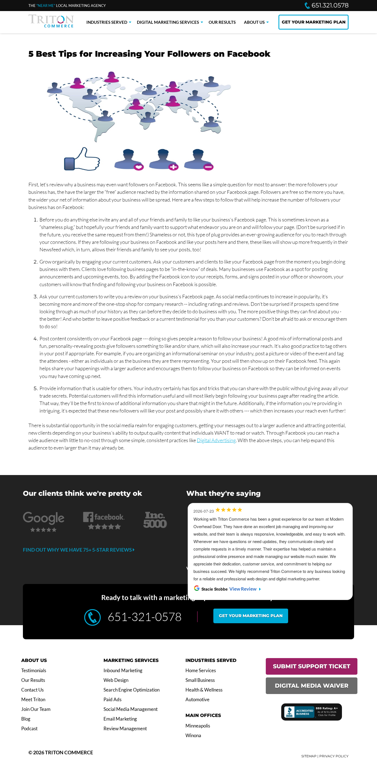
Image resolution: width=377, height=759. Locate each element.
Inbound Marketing (122, 670)
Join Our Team (36, 709)
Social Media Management (130, 709)
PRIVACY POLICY (334, 756)
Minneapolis (197, 726)
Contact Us (32, 690)
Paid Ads (112, 699)
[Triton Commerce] (51, 26)
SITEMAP (309, 756)
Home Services (200, 670)
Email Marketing (120, 719)
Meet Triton (33, 699)
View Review (242, 589)
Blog (25, 719)
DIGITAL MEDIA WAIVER (311, 685)
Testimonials (33, 670)
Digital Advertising (216, 440)
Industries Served (106, 22)
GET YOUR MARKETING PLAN (314, 22)
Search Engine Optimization (131, 690)
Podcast (29, 728)
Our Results (222, 22)
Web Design (115, 680)
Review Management (125, 728)
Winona (193, 735)
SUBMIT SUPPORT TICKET (311, 666)
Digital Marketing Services (168, 22)
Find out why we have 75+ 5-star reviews (78, 550)
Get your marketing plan (251, 615)
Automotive (197, 699)
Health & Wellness (203, 690)
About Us (254, 22)
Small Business (200, 680)
